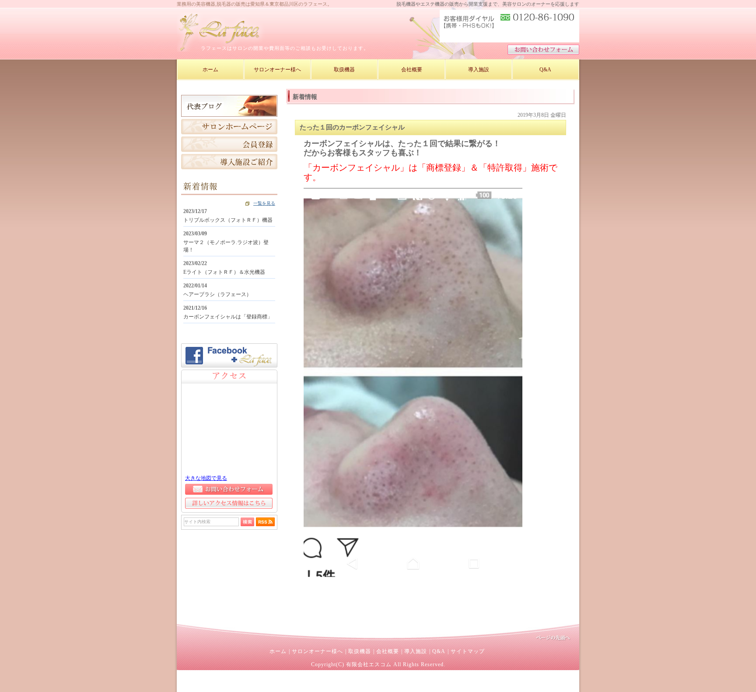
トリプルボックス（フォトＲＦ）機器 (228, 220)
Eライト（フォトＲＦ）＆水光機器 (224, 272)
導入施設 (415, 651)
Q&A (438, 651)
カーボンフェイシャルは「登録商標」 (228, 317)
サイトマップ (468, 651)
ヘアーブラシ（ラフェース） (217, 294)
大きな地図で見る (206, 478)
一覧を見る (264, 203)
